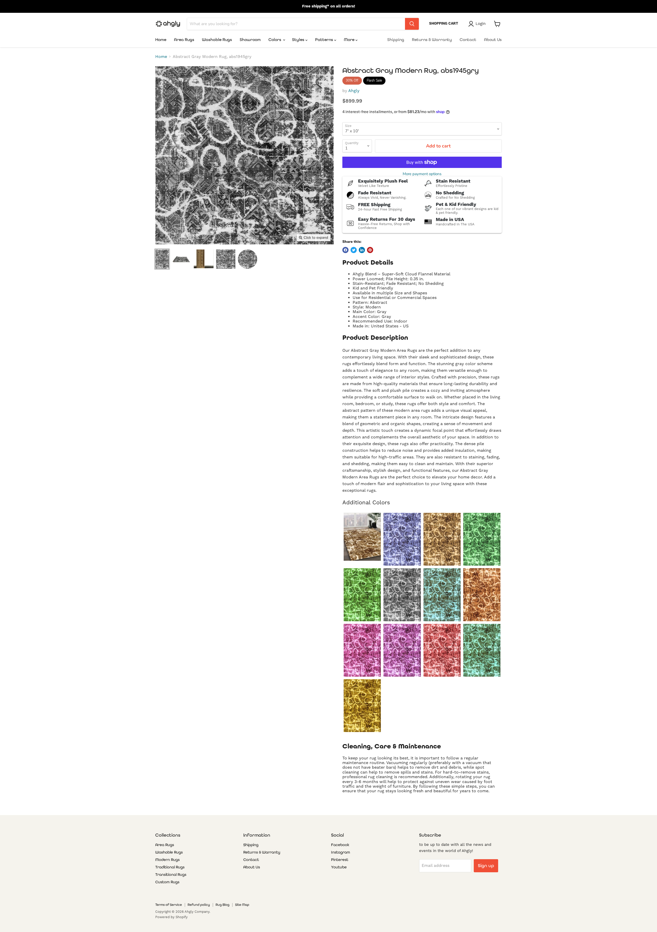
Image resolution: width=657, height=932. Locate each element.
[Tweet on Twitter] (354, 250)
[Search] (412, 24)
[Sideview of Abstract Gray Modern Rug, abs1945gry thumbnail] (181, 259)
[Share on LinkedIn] (362, 250)
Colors (275, 39)
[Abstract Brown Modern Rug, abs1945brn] (442, 539)
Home (160, 39)
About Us (493, 39)
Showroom (250, 39)
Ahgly (354, 90)
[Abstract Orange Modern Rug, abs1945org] (482, 594)
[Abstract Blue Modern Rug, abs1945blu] (402, 539)
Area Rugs (184, 39)
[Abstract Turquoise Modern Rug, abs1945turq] (482, 650)
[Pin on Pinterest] (370, 250)
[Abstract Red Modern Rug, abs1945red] (442, 650)
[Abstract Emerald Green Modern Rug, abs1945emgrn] (482, 539)
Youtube (339, 867)
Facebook (340, 845)
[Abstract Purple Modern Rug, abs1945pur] (402, 650)
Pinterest (339, 859)
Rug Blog (222, 905)
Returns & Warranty (432, 39)
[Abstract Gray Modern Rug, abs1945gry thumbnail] (162, 259)
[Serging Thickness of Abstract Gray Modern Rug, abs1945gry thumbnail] (203, 259)
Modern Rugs (167, 859)
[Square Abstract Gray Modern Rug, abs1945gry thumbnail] (226, 259)
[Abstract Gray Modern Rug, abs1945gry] (402, 594)
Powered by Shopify (171, 917)
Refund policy (199, 905)
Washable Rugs (217, 39)
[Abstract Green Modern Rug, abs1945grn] (362, 594)
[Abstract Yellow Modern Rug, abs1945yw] (362, 705)
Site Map (242, 905)
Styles (298, 39)
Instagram (340, 852)
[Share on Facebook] (345, 250)
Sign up (486, 865)
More (349, 39)
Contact (468, 39)
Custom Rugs (167, 882)
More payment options (422, 174)
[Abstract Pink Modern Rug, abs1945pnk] (362, 650)
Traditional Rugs (170, 867)
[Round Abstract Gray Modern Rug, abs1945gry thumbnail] (247, 259)
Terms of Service (168, 905)
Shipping (395, 39)
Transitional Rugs (170, 874)
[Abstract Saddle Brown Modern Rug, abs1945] (362, 537)
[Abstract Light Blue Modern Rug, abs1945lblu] (442, 594)
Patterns (324, 39)
